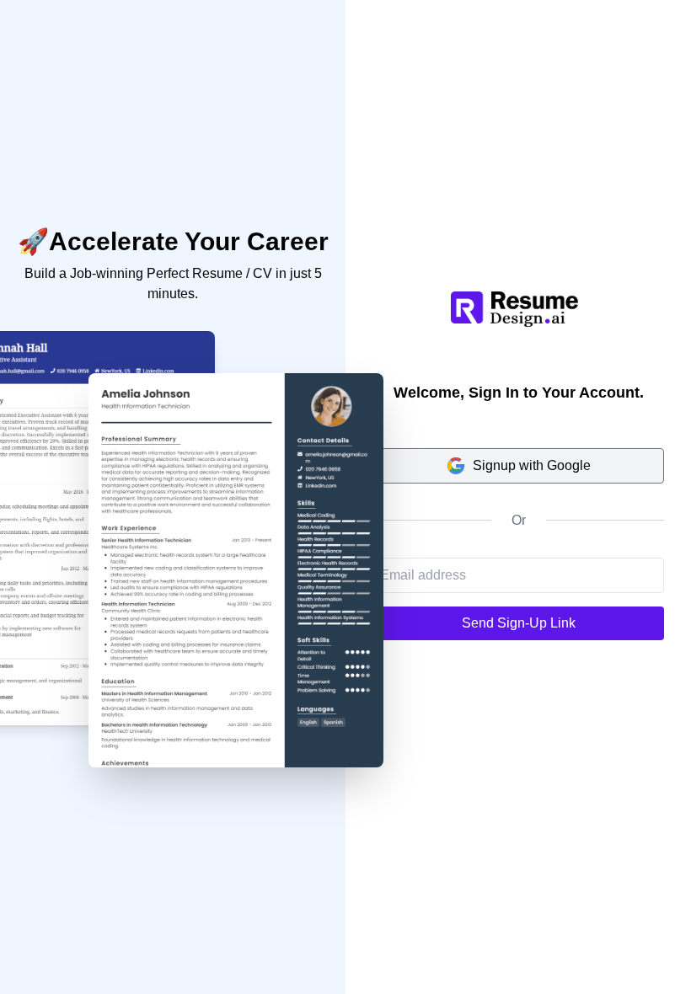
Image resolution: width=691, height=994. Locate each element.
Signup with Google (532, 465)
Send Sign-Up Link (519, 623)
